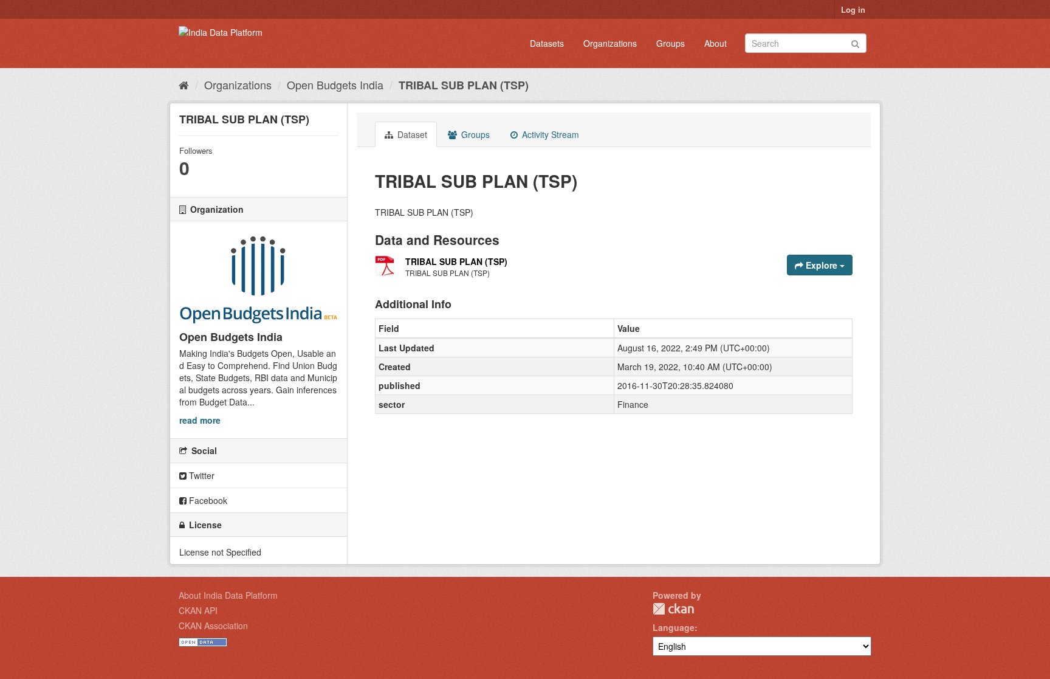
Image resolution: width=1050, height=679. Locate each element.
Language (674, 627)
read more (200, 420)
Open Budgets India (335, 84)
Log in (853, 9)
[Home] (184, 84)
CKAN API (198, 610)
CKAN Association (213, 625)
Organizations (610, 43)
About (715, 43)
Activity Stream (549, 134)
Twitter (200, 475)
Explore (821, 265)
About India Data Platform (228, 595)
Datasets (547, 43)
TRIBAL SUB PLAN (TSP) (464, 85)
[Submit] (855, 42)
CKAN (673, 608)
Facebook (207, 500)
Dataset (411, 134)
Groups (670, 43)
